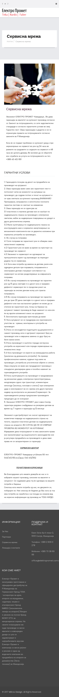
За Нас (5, 531)
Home (10, 41)
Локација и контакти (11, 547)
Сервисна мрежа (9, 542)
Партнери (6, 536)
